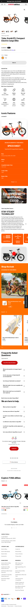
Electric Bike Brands (5, 550)
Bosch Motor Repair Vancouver (5, 578)
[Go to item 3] (12, 31)
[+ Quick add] (20, 333)
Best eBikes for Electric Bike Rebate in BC (20, 586)
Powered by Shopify (12, 603)
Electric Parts (4, 553)
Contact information (18, 605)
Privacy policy (18, 555)
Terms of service (10, 605)
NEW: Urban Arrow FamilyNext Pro (19, 563)
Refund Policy (18, 550)
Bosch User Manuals (19, 589)
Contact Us (14, 447)
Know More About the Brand (9, 361)
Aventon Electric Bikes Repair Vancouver (6, 563)
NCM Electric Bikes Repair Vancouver (6, 570)
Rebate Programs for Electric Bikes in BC (19, 582)
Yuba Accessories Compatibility (19, 578)
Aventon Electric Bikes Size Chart (20, 570)
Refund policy (3, 605)
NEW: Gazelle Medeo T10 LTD (20, 566)
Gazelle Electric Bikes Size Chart (20, 574)
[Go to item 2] (8, 31)
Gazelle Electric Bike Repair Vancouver (5, 566)
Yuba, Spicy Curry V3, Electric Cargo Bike (10, 505)
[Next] (26, 1)
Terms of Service (18, 553)
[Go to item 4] (16, 31)
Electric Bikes (4, 548)
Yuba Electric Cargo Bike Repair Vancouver (6, 574)
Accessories (4, 555)
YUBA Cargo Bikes (5, 35)
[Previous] (1, 1)
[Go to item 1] (3, 31)
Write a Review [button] (14, 461)
